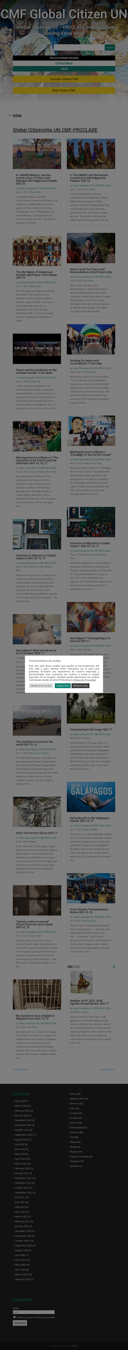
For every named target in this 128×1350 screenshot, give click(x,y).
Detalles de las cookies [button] (41, 685)
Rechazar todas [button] (80, 685)
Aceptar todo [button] (63, 685)
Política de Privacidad (84, 679)
